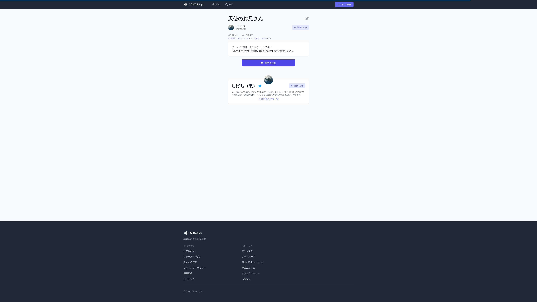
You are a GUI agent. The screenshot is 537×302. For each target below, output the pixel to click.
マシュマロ (247, 251)
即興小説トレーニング (253, 262)
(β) (196, 4)
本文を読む (270, 62)
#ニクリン (266, 38)
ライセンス (189, 278)
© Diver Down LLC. (193, 291)
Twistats (246, 278)
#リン (249, 38)
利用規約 (187, 273)
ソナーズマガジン (192, 256)
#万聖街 (231, 38)
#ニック (241, 38)
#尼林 (257, 38)
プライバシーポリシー (194, 267)
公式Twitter (189, 251)
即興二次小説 (248, 267)
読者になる (302, 27)
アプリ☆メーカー (251, 273)
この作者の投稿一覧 (268, 98)
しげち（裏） (241, 26)
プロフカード (248, 256)
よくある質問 (190, 262)
